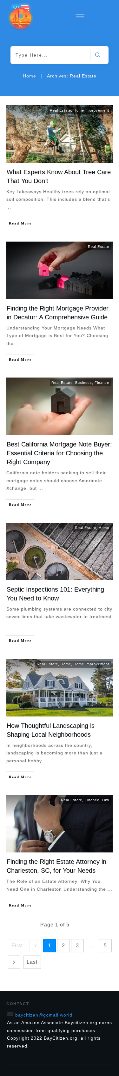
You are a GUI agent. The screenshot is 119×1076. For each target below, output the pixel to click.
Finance (102, 382)
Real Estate (60, 110)
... (8, 207)
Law (105, 800)
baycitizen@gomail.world (43, 1015)
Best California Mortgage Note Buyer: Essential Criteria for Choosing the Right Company (59, 453)
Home (104, 528)
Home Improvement (91, 110)
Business (83, 382)
